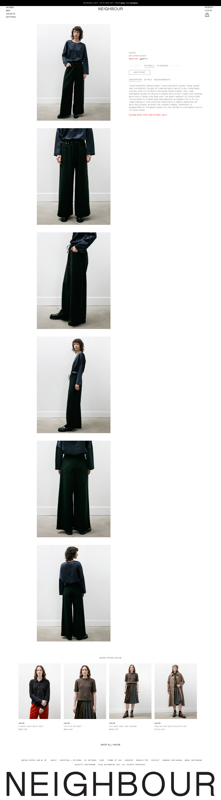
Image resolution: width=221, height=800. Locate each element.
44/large (175, 66)
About (54, 760)
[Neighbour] (110, 8)
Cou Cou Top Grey (73, 726)
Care (102, 760)
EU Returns (90, 760)
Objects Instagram (85, 764)
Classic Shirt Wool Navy (30, 726)
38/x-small (135, 66)
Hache (132, 53)
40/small (149, 66)
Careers (129, 760)
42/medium (162, 66)
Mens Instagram (193, 760)
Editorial (11, 17)
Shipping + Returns (70, 760)
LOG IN (208, 10)
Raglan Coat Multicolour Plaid (171, 726)
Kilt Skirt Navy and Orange (123, 726)
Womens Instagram (172, 760)
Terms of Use (114, 760)
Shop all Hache (110, 744)
